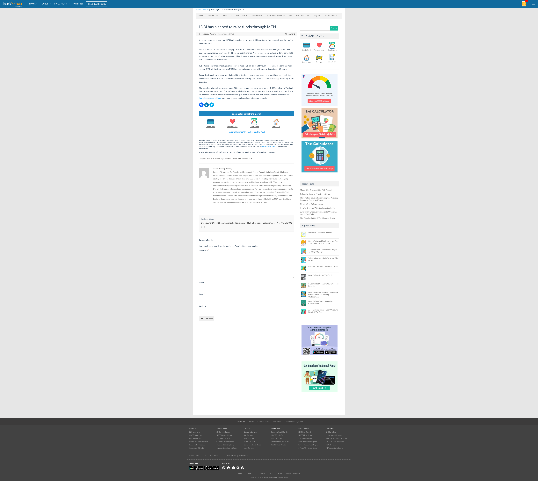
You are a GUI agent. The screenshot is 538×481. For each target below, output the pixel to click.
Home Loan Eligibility (197, 448)
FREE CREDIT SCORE (96, 4)
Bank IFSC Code (215, 456)
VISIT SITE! (78, 4)
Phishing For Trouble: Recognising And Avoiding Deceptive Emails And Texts (319, 199)
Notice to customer (293, 473)
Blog (271, 473)
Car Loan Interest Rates (252, 445)
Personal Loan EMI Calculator (336, 438)
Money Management (275, 16)
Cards (45, 4)
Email (202, 294)
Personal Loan (232, 127)
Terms (279, 473)
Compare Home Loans (197, 445)
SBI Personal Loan (223, 432)
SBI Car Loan (248, 435)
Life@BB (316, 16)
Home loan (237, 158)
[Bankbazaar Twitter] (223, 468)
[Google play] (196, 470)
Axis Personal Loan (223, 438)
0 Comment (290, 34)
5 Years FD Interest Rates (307, 448)
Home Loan (276, 127)
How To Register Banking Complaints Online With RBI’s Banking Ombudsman (323, 294)
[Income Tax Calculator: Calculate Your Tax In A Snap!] (320, 173)
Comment (204, 250)
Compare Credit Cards (279, 432)
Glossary (216, 158)
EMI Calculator (331, 16)
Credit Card (210, 127)
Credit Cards (213, 16)
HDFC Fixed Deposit (305, 435)
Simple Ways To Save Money (311, 204)
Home (198, 10)
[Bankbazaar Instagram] (238, 468)
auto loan (228, 158)
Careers (249, 473)
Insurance (227, 16)
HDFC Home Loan (195, 435)
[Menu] (533, 3)
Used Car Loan (249, 448)
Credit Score (257, 16)
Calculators (332, 62)
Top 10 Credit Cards (278, 445)
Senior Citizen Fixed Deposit (308, 445)
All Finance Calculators (334, 448)
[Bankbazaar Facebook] (233, 468)
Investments (60, 4)
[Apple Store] (211, 470)
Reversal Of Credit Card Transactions (323, 267)
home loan (203, 98)
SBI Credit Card (276, 438)
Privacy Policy (283, 477)
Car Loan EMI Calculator (335, 442)
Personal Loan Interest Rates (226, 448)
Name (202, 282)
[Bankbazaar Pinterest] (242, 468)
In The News (243, 456)
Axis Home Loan (195, 438)
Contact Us (261, 473)
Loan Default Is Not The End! (320, 275)
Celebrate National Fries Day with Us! (315, 194)
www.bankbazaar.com (269, 146)
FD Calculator (331, 445)
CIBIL (198, 456)
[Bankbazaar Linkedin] (228, 468)
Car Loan (319, 62)
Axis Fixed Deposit (305, 438)
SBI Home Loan (194, 432)
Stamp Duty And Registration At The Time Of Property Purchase (323, 242)
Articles (205, 10)
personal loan (215, 98)
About (240, 473)
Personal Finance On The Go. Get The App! (246, 132)
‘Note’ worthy (302, 16)
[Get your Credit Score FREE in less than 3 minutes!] (320, 106)
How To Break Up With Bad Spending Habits (317, 208)
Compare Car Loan (251, 432)
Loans (32, 4)
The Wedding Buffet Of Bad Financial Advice (317, 218)
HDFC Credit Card (278, 435)
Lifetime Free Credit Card (280, 442)
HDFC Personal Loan (224, 435)
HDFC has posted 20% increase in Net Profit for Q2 (269, 223)
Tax (290, 16)
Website (202, 306)
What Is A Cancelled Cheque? (320, 232)
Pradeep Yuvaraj (209, 34)
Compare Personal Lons (225, 442)
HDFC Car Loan (249, 442)
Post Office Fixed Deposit (307, 442)
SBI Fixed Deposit (304, 432)
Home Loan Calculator (334, 435)
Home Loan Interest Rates (198, 442)
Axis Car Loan (249, 438)
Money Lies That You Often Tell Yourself (316, 190)
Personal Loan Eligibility (225, 445)
